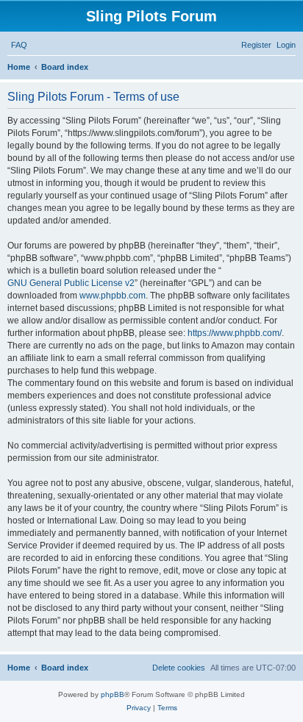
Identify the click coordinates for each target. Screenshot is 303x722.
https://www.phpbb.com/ (235, 333)
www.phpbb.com (112, 295)
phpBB (112, 694)
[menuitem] (19, 45)
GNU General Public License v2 (71, 283)
